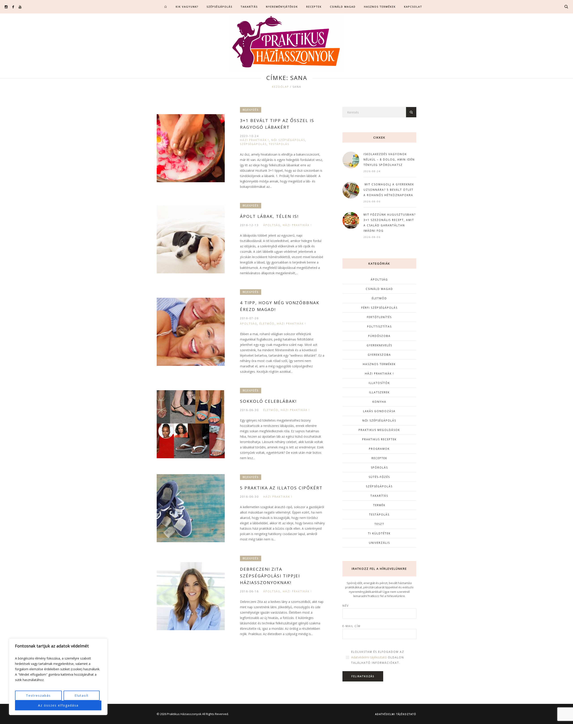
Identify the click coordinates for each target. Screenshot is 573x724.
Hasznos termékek (379, 364)
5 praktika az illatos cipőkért (281, 488)
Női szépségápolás (288, 140)
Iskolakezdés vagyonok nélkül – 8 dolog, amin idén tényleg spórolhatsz (389, 159)
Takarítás (379, 496)
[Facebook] (13, 7)
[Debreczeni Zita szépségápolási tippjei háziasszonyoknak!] (191, 596)
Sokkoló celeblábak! (268, 401)
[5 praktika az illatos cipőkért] (191, 508)
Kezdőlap (280, 87)
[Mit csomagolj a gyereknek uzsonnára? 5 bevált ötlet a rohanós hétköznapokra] (350, 190)
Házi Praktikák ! (254, 140)
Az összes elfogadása (58, 705)
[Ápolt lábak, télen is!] (191, 239)
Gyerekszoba (379, 355)
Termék (379, 505)
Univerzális (379, 543)
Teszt (379, 524)
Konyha (379, 402)
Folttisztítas (379, 326)
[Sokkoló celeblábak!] (191, 424)
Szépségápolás (253, 144)
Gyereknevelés (379, 345)
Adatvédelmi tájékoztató (369, 657)
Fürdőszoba (379, 336)
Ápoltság (271, 225)
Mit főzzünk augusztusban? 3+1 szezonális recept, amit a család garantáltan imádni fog (389, 223)
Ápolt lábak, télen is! (269, 216)
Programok (379, 449)
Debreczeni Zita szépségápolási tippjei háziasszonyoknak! (270, 575)
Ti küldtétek (379, 533)
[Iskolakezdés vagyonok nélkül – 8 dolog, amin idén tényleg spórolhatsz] (350, 159)
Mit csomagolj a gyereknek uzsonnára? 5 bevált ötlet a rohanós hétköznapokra (388, 189)
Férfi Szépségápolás (379, 308)
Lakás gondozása (379, 411)
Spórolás (379, 467)
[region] (58, 676)
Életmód (267, 324)
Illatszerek (379, 392)
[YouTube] (20, 7)
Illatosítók (379, 383)
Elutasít (82, 695)
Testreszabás (38, 695)
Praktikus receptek (379, 439)
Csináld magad (379, 289)
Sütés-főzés (379, 477)
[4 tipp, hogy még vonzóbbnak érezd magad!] (191, 332)
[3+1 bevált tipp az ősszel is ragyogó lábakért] (191, 148)
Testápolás (279, 144)
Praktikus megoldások (379, 430)
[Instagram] (6, 7)
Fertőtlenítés (379, 317)
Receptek (379, 458)
